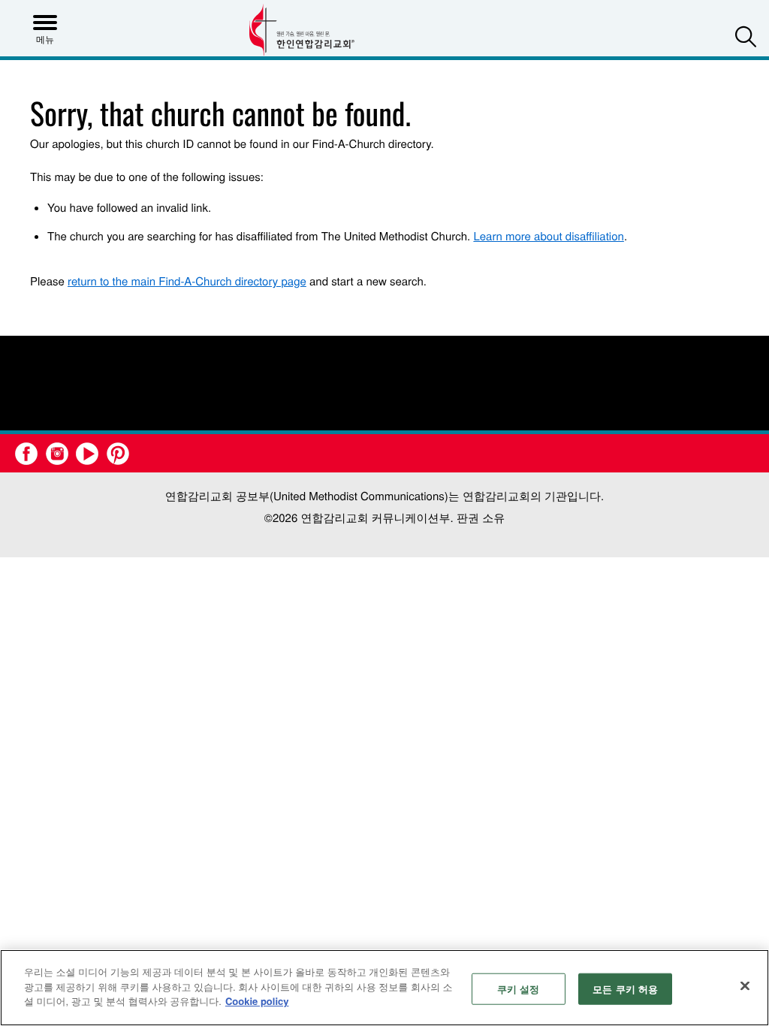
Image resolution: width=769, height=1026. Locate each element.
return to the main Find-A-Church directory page (187, 281)
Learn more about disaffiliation (548, 236)
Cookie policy (257, 1001)
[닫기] (744, 986)
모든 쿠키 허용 (625, 989)
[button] (745, 36)
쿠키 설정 (518, 989)
